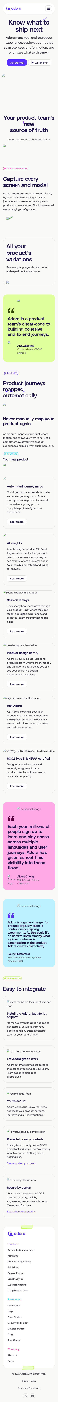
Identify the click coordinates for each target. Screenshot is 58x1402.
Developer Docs (16, 1328)
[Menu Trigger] (48, 9)
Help (10, 1311)
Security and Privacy (18, 1322)
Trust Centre (14, 1340)
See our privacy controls (21, 1163)
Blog (10, 1334)
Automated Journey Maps (21, 1250)
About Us (12, 1355)
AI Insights (13, 1255)
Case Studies (14, 1317)
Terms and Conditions (29, 1388)
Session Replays (16, 1273)
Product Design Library (19, 1261)
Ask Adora (13, 1267)
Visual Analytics (15, 1278)
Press (11, 1361)
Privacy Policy (29, 1380)
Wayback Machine (17, 1284)
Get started (14, 1305)
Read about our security (21, 1211)
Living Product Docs (18, 1290)
